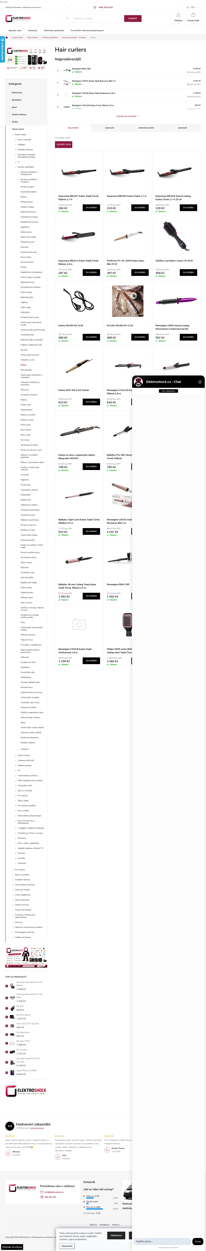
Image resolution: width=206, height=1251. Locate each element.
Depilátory (25, 227)
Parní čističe (26, 430)
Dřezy (23, 722)
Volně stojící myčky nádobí (32, 727)
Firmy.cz (115, 1224)
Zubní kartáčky (27, 577)
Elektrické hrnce (27, 282)
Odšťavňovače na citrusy (31, 692)
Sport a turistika (25, 790)
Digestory (25, 479)
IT (18, 162)
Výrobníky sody (27, 572)
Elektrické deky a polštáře (32, 339)
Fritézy (23, 267)
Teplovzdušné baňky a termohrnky (30, 651)
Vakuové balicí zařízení (30, 717)
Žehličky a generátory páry (32, 712)
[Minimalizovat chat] (200, 382)
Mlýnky (24, 399)
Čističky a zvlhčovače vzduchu (30, 468)
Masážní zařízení (28, 742)
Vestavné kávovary (29, 252)
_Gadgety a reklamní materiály (31, 828)
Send (198, 1241)
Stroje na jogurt (27, 186)
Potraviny (22, 838)
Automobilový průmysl (28, 775)
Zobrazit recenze (37, 1128)
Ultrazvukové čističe (29, 445)
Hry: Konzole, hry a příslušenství (26, 821)
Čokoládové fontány (29, 217)
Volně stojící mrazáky (30, 697)
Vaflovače (25, 657)
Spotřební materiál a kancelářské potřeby (26, 155)
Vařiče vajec (26, 307)
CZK (192, 7)
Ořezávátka (25, 494)
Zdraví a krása (24, 755)
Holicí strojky (26, 292)
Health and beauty (23, 937)
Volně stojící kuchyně (30, 355)
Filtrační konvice (28, 242)
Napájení (21, 144)
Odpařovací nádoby (29, 505)
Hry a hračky (23, 810)
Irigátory (24, 302)
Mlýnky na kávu (27, 420)
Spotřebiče (16, 100)
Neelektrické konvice (29, 222)
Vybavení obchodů (26, 760)
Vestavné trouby (28, 515)
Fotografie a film (25, 785)
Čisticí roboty (26, 562)
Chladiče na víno (28, 360)
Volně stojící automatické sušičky (31, 628)
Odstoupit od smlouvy (12, 1247)
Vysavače (25, 474)
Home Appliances (22, 894)
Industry (18, 922)
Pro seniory (23, 795)
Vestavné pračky (28, 540)
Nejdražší (109, 128)
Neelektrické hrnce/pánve (31, 272)
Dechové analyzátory (30, 737)
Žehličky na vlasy (28, 530)
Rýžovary (25, 567)
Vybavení (25, 749)
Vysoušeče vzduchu (29, 490)
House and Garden (23, 909)
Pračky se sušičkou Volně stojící (32, 546)
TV (19, 770)
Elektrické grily (27, 297)
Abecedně (182, 128)
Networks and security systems (29, 927)
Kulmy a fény (26, 587)
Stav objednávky (168, 391)
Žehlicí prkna (26, 232)
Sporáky (24, 350)
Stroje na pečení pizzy (30, 552)
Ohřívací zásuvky (28, 634)
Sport (14, 107)
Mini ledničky (26, 370)
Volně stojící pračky (29, 535)
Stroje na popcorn (28, 525)
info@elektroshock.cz (54, 1192)
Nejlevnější (73, 128)
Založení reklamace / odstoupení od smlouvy (23, 7)
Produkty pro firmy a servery (30, 833)
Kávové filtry (26, 257)
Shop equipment (22, 900)
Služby (15, 121)
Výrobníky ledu (27, 334)
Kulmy (23, 365)
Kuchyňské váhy (28, 672)
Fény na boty (26, 602)
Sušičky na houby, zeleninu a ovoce (32, 608)
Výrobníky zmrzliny (29, 394)
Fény (23, 622)
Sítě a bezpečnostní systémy (30, 780)
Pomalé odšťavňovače (30, 682)
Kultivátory (25, 312)
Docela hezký (92, 1201)
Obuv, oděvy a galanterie (28, 843)
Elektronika (17, 92)
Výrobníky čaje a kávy (30, 702)
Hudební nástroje (25, 149)
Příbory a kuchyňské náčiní (32, 462)
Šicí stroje (25, 440)
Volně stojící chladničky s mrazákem (31, 376)
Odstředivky (26, 677)
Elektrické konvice (28, 212)
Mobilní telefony (19, 114)
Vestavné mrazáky (28, 707)
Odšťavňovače (27, 592)
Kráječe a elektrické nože (31, 345)
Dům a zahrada (24, 139)
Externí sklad (18, 129)
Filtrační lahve (27, 202)
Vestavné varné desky (30, 510)
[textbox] (162, 1241)
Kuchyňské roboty (28, 557)
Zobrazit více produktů (127, 116)
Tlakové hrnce (27, 639)
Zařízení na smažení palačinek (29, 456)
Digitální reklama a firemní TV (30, 848)
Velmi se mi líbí (92, 1196)
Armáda (21, 858)
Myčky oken (26, 404)
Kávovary (25, 247)
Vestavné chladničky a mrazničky (30, 383)
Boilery (23, 197)
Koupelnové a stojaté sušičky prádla (30, 616)
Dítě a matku (23, 800)
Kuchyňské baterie (29, 191)
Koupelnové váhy (28, 662)
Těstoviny (25, 389)
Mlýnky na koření (28, 414)
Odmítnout (116, 1235)
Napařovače (26, 499)
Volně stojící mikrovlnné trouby (31, 323)
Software (22, 863)
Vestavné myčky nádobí (31, 732)
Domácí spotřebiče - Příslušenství (29, 173)
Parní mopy (26, 424)
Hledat (132, 18)
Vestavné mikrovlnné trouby (33, 329)
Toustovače (26, 484)
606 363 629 (50, 1197)
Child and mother (22, 889)
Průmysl (21, 853)
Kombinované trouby (30, 317)
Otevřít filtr (64, 144)
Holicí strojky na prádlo (31, 277)
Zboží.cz (93, 1224)
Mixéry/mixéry (27, 409)
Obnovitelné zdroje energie (29, 815)
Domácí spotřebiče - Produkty (29, 180)
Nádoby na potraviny (30, 520)
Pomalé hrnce (27, 687)
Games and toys (22, 904)
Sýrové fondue (27, 262)
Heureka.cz (104, 1224)
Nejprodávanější (146, 128)
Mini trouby (26, 435)
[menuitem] (15, 30)
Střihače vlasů (27, 597)
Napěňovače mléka (29, 582)
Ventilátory (25, 667)
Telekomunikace (25, 765)
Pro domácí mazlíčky (27, 805)
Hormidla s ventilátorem (31, 645)
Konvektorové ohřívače (30, 287)
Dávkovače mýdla (28, 237)
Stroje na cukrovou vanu (31, 450)
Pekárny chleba (27, 207)
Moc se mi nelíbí (93, 1207)
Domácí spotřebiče (26, 167)
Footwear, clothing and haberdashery (25, 916)
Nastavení (67, 1246)
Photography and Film (24, 932)
